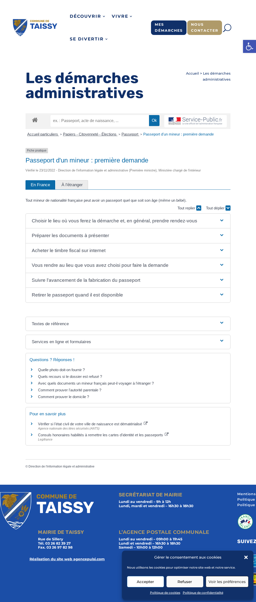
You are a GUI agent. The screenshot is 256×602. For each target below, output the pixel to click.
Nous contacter (204, 27)
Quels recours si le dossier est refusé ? (70, 376)
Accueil (192, 73)
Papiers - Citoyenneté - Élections (90, 134)
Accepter (145, 581)
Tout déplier (216, 208)
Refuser (185, 581)
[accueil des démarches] (34, 119)
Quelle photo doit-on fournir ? (61, 370)
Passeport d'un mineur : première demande (178, 134)
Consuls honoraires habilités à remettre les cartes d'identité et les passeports (101, 435)
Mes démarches (169, 27)
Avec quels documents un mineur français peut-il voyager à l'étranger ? (96, 383)
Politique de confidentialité (203, 593)
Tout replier (187, 208)
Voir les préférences (227, 581)
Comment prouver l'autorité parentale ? (69, 390)
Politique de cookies (165, 593)
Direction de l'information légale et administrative (61, 466)
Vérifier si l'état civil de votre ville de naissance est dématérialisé (90, 424)
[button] (249, 46)
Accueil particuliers (43, 134)
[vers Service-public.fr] (195, 121)
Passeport (130, 134)
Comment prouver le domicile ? (63, 397)
